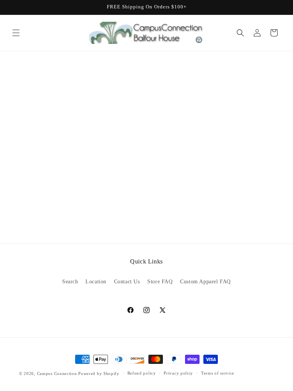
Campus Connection (57, 373)
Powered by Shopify (98, 373)
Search (70, 281)
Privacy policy (178, 373)
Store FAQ (159, 281)
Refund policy (141, 373)
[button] (16, 32)
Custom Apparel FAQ (205, 281)
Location (95, 281)
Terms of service (217, 373)
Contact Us (127, 281)
